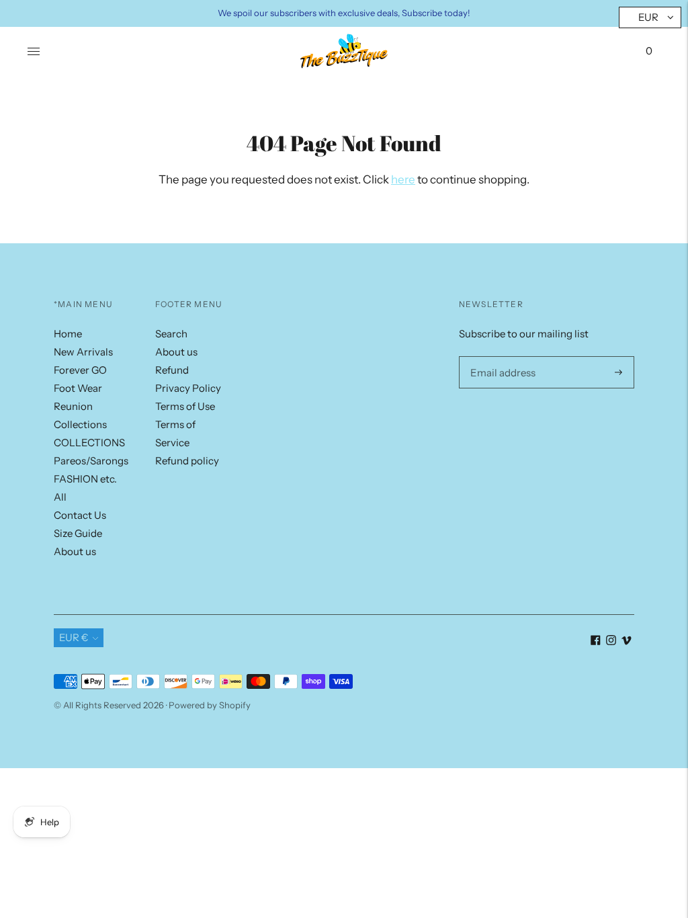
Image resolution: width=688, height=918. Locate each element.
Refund (172, 370)
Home (68, 333)
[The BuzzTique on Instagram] (611, 641)
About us (75, 551)
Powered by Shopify (210, 705)
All (60, 497)
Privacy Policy (188, 388)
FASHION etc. (85, 478)
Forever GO (80, 370)
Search (171, 333)
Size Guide (78, 533)
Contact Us (80, 515)
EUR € (74, 637)
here (403, 179)
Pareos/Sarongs (91, 460)
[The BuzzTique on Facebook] (596, 641)
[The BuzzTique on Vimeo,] (626, 641)
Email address (500, 356)
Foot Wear (78, 388)
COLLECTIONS (89, 442)
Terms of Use (185, 406)
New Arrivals (83, 351)
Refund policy (187, 460)
